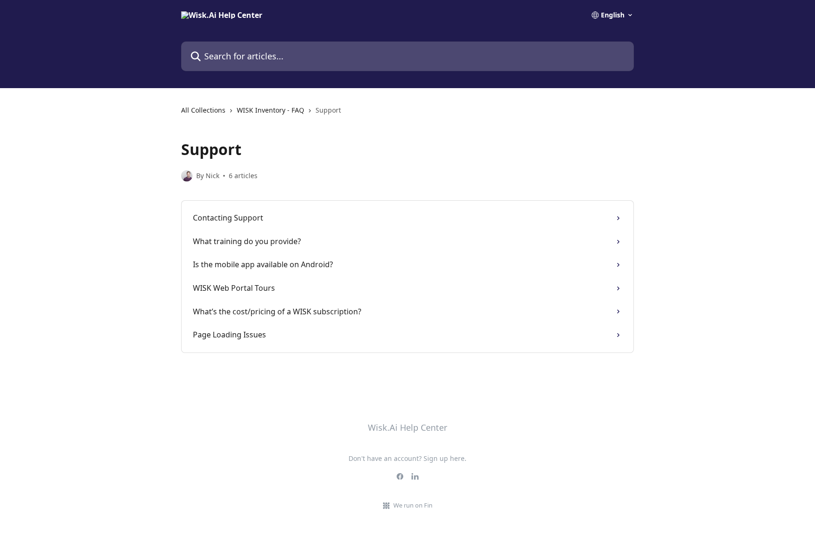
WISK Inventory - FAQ (270, 110)
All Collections (203, 110)
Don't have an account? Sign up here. (407, 458)
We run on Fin (412, 505)
